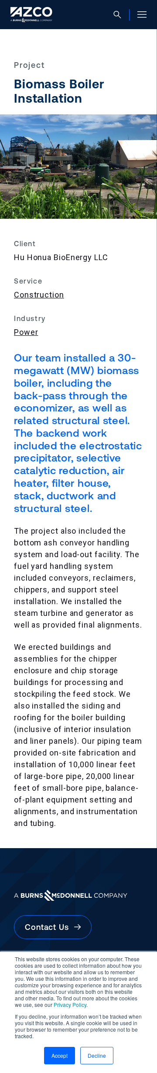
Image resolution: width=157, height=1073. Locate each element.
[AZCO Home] (31, 14)
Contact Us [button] (49, 927)
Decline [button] (97, 1055)
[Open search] (117, 15)
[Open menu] (142, 14)
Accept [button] (59, 1055)
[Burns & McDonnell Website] (78, 895)
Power (26, 332)
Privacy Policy (70, 1004)
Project (29, 65)
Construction (39, 294)
